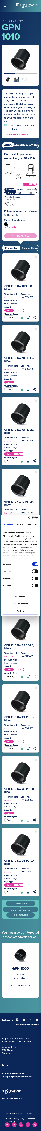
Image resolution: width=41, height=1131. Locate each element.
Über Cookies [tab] (32, 524)
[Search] (28, 1124)
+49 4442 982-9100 (14, 1073)
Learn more (20, 986)
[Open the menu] (5, 5)
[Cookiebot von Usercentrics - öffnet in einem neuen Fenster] (28, 517)
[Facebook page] (24, 1019)
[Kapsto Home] (26, 5)
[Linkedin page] (18, 1019)
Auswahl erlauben (20, 603)
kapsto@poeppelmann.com (18, 1076)
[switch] (35, 571)
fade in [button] (7, 297)
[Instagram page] (31, 1019)
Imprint (8, 1119)
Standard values (12, 197)
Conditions (31, 1119)
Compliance (10, 1121)
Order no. (20, 191)
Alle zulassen (20, 596)
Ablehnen (20, 611)
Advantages (20, 144)
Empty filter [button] (11, 227)
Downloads (33, 144)
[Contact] (34, 1124)
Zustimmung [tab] (8, 524)
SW (7, 203)
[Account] (14, 1124)
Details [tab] (20, 524)
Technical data (10, 191)
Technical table (30, 248)
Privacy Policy (19, 1119)
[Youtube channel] (37, 1019)
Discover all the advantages (16, 134)
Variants (8, 144)
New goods (12, 215)
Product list (11, 248)
